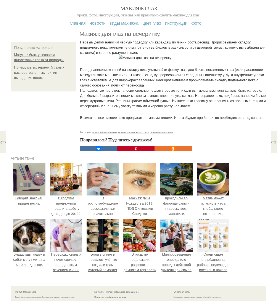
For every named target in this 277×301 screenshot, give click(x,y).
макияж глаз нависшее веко (133, 132)
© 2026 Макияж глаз (25, 291)
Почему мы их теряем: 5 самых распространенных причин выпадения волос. (39, 73)
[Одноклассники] (173, 148)
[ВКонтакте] (98, 148)
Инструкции (176, 23)
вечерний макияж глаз (104, 132)
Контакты (99, 291)
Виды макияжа (124, 23)
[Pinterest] (136, 148)
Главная (78, 23)
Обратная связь (182, 291)
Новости (98, 23)
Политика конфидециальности (110, 296)
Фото (196, 23)
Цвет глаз (151, 23)
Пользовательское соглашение (122, 291)
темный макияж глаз (161, 132)
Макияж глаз (138, 8)
